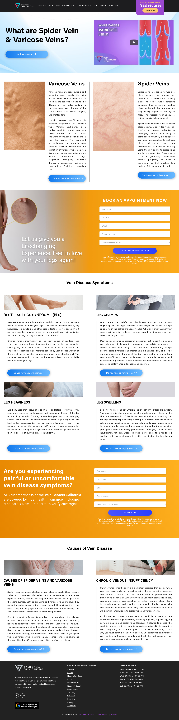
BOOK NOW (130, 512)
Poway (70, 703)
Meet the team (44, 6)
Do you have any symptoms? (28, 373)
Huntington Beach (75, 676)
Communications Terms (112, 259)
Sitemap (113, 715)
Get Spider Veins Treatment (155, 175)
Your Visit (113, 6)
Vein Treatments (64, 6)
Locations (99, 6)
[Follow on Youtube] (22, 695)
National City (73, 683)
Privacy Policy (130, 259)
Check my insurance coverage (135, 250)
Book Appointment (26, 54)
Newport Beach (74, 686)
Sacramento (72, 689)
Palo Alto (71, 699)
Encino (70, 673)
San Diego (71, 693)
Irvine (69, 679)
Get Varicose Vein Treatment (66, 179)
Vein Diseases (83, 6)
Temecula (71, 706)
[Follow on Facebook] (17, 695)
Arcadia (70, 670)
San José (71, 696)
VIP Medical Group (87, 715)
